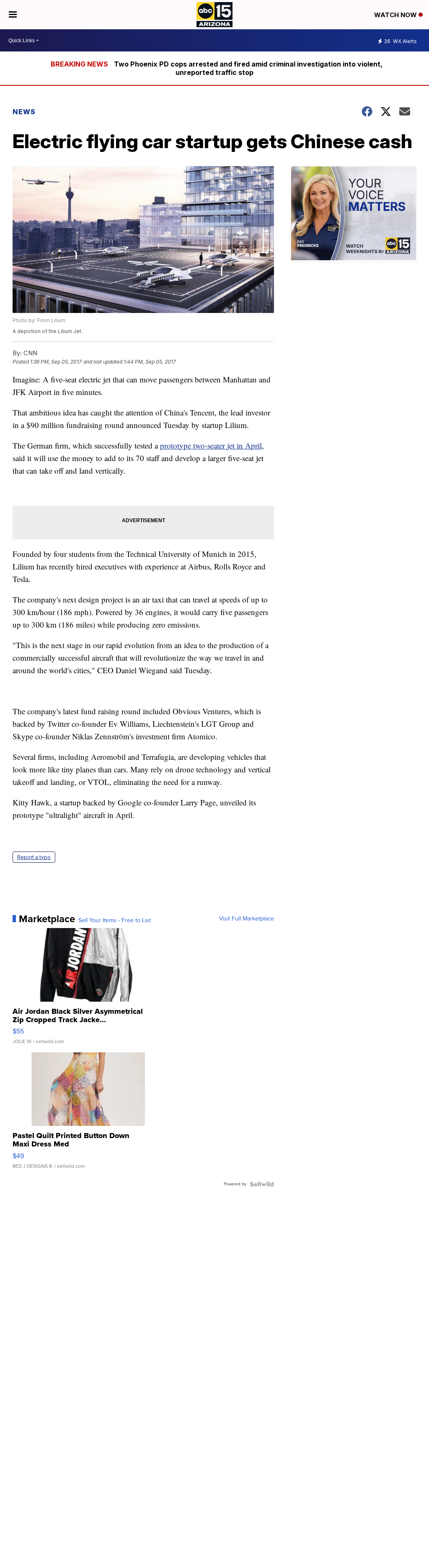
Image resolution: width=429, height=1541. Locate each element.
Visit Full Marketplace (246, 919)
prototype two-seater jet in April (211, 445)
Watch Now (396, 15)
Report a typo (34, 857)
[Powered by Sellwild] (262, 1184)
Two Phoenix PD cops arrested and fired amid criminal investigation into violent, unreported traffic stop (248, 68)
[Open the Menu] (12, 14)
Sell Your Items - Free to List (114, 920)
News (24, 112)
